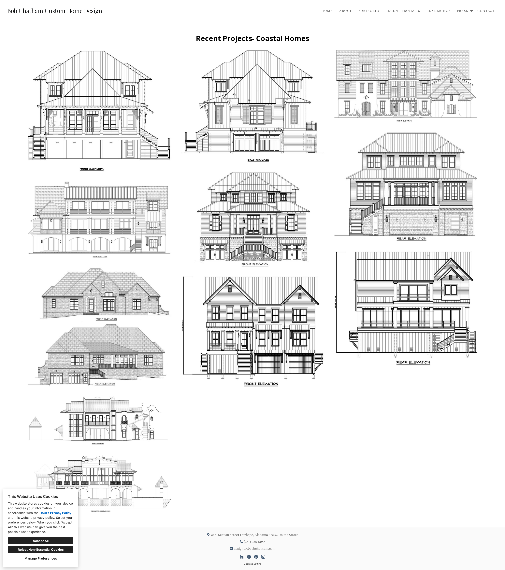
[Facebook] (249, 557)
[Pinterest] (256, 557)
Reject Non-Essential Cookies (41, 549)
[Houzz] (242, 557)
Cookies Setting (252, 563)
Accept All (41, 541)
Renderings (438, 11)
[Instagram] (263, 557)
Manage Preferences (40, 558)
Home (327, 11)
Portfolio (368, 11)
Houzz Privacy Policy (55, 513)
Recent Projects (402, 11)
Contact (486, 11)
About (345, 11)
